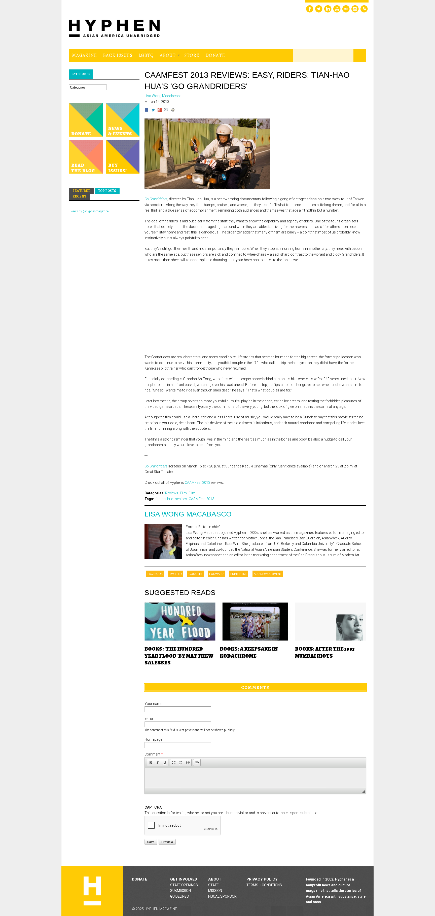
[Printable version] (173, 111)
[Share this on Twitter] (153, 111)
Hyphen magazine (92, 891)
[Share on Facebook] (146, 111)
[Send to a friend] (166, 111)
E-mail (149, 718)
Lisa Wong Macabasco (188, 514)
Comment (153, 754)
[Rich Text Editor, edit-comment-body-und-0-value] (255, 777)
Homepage (153, 739)
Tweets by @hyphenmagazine (88, 211)
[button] (150, 762)
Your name (153, 704)
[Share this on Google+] (160, 111)
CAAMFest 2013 (197, 483)
